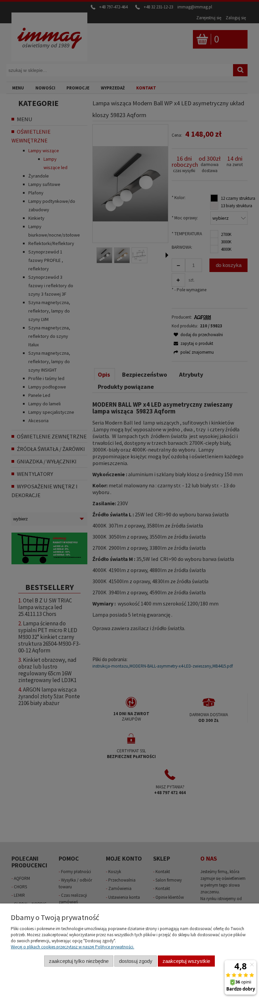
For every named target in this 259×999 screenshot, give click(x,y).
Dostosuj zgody (135, 961)
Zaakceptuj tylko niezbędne (79, 961)
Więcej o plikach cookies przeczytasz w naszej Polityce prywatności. (72, 947)
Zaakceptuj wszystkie (186, 961)
